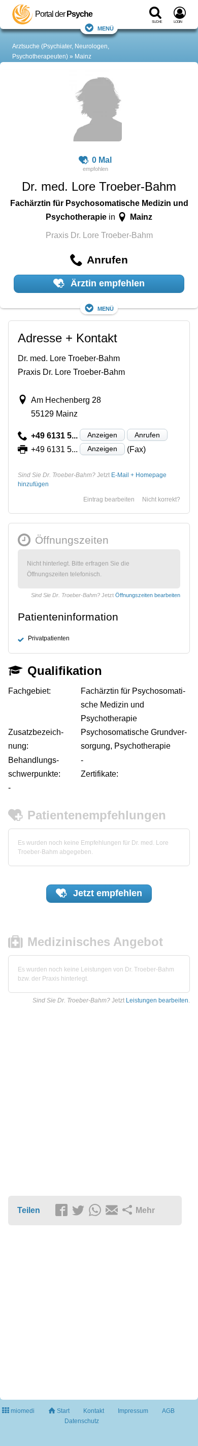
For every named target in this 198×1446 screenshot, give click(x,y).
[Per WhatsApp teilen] (96, 1211)
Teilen (28, 1210)
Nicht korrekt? (161, 499)
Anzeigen (102, 435)
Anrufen (147, 435)
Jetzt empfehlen (106, 893)
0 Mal (102, 160)
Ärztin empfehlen (106, 283)
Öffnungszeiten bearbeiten (147, 595)
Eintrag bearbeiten (109, 499)
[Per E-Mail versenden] (113, 1211)
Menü (105, 27)
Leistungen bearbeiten (157, 1000)
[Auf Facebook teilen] (63, 1211)
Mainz (83, 56)
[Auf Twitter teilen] (79, 1211)
